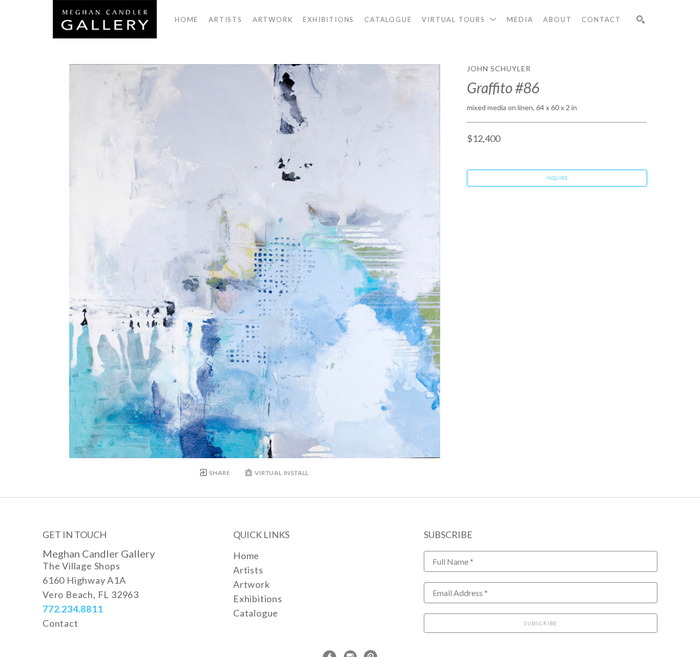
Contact (60, 623)
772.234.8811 (73, 608)
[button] (459, 19)
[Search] (640, 19)
